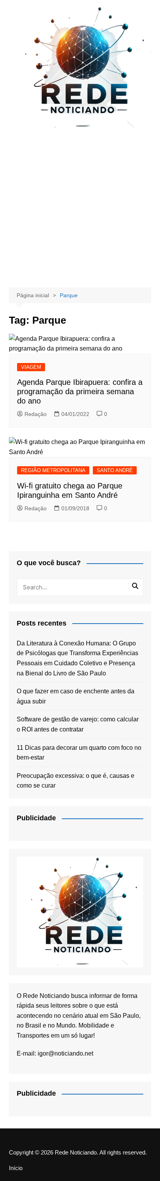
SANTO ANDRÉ (115, 470)
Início (16, 1168)
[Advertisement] (80, 208)
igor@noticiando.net (65, 1053)
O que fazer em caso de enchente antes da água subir (75, 696)
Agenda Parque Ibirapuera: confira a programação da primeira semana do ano (80, 391)
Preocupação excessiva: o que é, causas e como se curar (75, 780)
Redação (35, 414)
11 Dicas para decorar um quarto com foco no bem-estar (79, 752)
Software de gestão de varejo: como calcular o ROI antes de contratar (78, 724)
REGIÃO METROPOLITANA (53, 470)
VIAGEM (31, 367)
